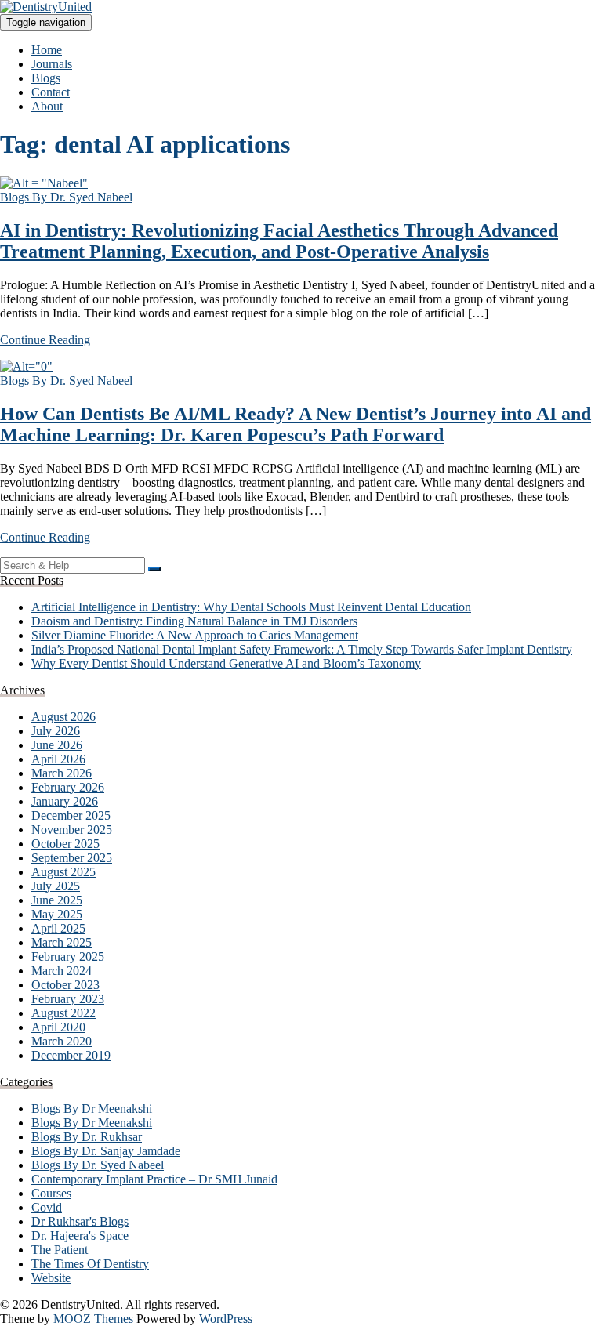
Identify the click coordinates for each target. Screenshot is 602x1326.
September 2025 (71, 857)
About (47, 106)
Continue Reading (45, 339)
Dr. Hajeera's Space (80, 1235)
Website (51, 1277)
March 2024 (61, 970)
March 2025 (61, 942)
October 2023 (65, 984)
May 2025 (56, 914)
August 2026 (63, 716)
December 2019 (71, 1055)
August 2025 (63, 872)
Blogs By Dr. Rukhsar (86, 1136)
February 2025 (67, 956)
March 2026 (61, 773)
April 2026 (58, 759)
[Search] (154, 569)
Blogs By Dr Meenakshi (91, 1108)
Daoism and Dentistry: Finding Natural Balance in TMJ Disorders (194, 621)
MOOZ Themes (93, 1318)
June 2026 (56, 745)
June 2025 (56, 900)
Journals (51, 64)
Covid (46, 1207)
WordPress (225, 1318)
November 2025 (71, 829)
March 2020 (61, 1041)
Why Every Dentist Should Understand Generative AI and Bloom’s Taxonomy (226, 663)
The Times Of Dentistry (90, 1263)
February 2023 (67, 998)
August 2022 (63, 1013)
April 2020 (58, 1027)
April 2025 (58, 928)
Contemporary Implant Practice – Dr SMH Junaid (154, 1179)
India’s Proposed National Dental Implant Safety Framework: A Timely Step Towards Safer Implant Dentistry (301, 649)
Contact (50, 92)
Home (46, 49)
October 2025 (65, 843)
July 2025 (55, 886)
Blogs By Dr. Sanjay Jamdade (105, 1151)
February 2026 (67, 787)
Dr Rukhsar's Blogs (80, 1221)
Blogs (45, 78)
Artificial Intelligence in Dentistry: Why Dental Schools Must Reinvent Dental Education (251, 607)
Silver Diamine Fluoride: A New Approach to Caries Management (194, 635)
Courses (51, 1193)
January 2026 (64, 801)
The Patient (59, 1249)
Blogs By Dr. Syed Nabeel (66, 197)
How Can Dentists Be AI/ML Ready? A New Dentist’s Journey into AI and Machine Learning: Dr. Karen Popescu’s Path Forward (295, 424)
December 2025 (71, 815)
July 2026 (55, 730)
